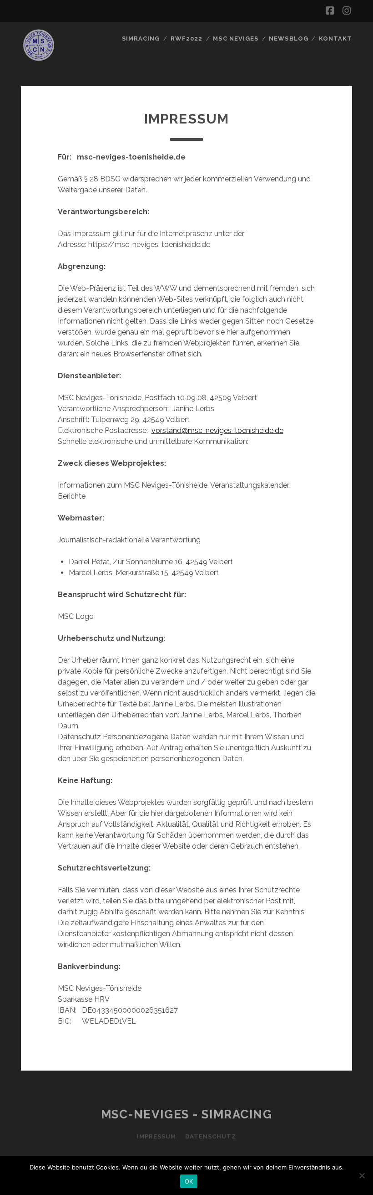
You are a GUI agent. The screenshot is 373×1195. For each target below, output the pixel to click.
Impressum (156, 1136)
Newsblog (288, 38)
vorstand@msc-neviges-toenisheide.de (217, 430)
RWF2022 (186, 38)
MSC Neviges (235, 38)
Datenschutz (210, 1136)
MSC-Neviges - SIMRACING (186, 1114)
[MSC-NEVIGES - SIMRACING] (38, 59)
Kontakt (335, 38)
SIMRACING (141, 38)
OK (189, 1181)
